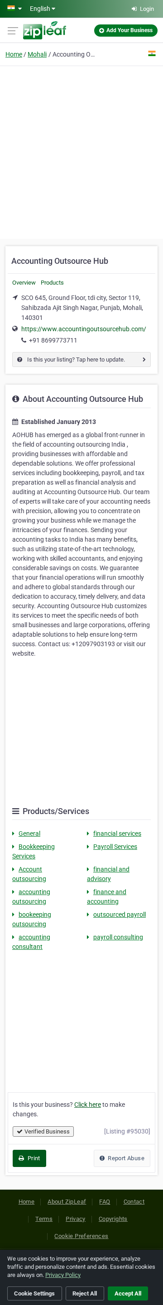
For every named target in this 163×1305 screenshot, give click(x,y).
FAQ (104, 1201)
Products (52, 282)
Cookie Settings (34, 1293)
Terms (44, 1218)
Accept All (128, 1293)
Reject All (84, 1293)
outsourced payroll (119, 914)
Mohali (37, 54)
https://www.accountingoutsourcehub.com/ (83, 329)
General (29, 833)
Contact (134, 1201)
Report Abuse (125, 1158)
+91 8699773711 (53, 340)
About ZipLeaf (67, 1201)
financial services (117, 833)
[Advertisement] (81, 151)
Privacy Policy (63, 1275)
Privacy (76, 1218)
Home (13, 54)
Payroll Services (115, 846)
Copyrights (113, 1218)
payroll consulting (118, 937)
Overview (24, 282)
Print (33, 1158)
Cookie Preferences (81, 1236)
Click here (87, 1104)
